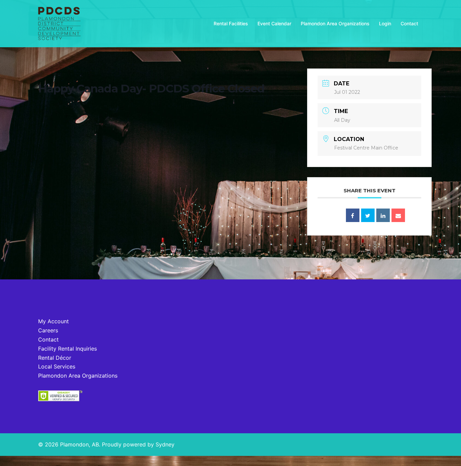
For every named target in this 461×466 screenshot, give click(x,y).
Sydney (165, 444)
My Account (53, 321)
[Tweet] (368, 215)
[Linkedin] (383, 215)
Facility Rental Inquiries (67, 348)
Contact (409, 23)
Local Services (56, 366)
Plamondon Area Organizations (335, 23)
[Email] (398, 215)
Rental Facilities (231, 23)
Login (385, 23)
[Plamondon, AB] (59, 23)
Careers (48, 330)
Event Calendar (274, 23)
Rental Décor (54, 357)
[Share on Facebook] (352, 215)
